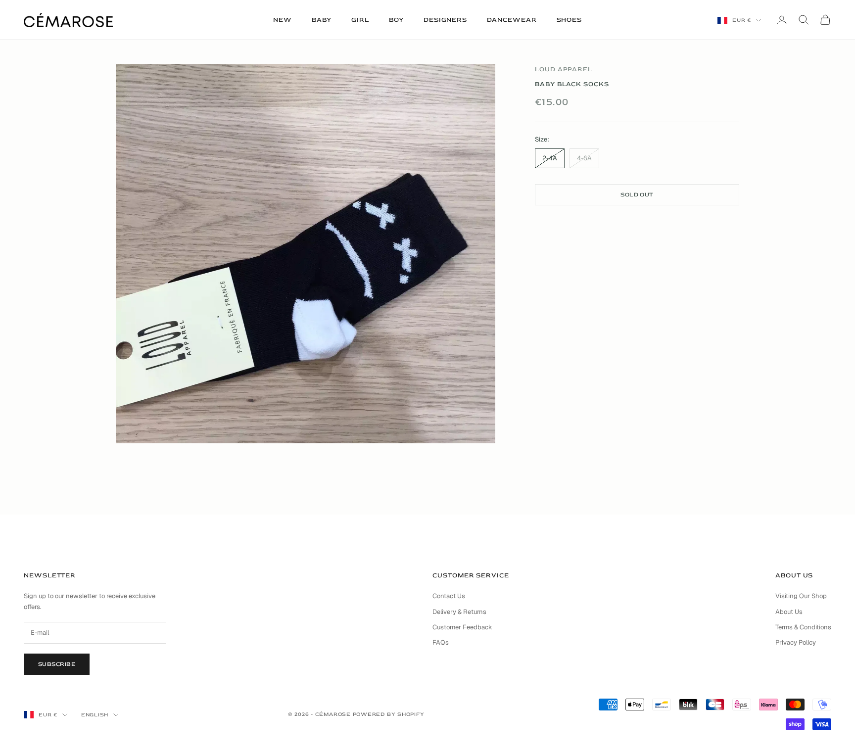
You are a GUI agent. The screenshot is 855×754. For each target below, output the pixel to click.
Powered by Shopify (389, 714)
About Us (789, 612)
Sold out (637, 194)
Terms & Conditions (803, 627)
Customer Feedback (462, 627)
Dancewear (511, 20)
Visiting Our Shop (801, 596)
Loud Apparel (563, 69)
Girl (360, 20)
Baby (322, 20)
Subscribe (56, 664)
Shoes (569, 20)
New (282, 20)
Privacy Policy (795, 642)
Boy (396, 20)
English (94, 714)
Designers (445, 20)
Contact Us (448, 596)
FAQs (440, 642)
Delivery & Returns (459, 612)
